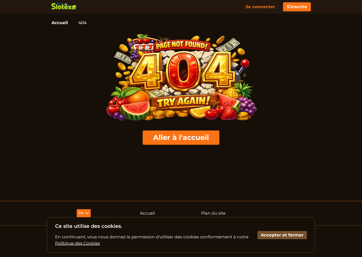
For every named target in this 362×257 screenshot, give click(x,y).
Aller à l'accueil (181, 137)
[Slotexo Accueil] (64, 7)
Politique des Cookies (77, 243)
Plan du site (213, 213)
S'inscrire (297, 6)
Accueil (60, 22)
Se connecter (260, 6)
